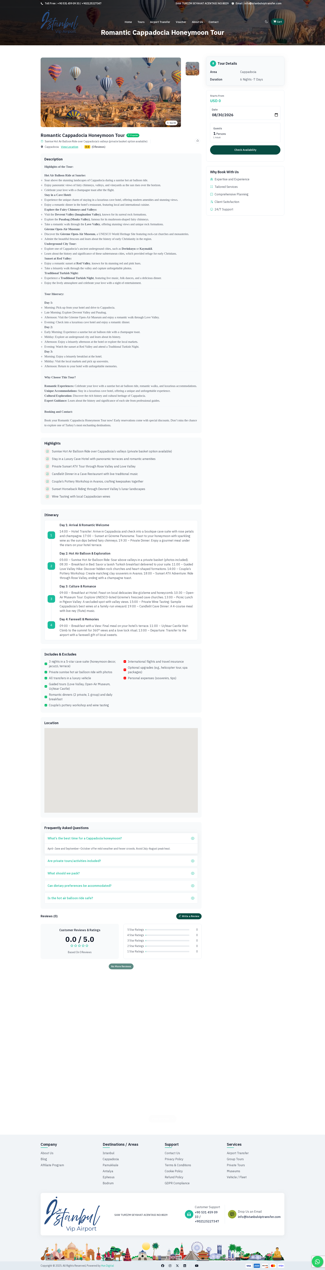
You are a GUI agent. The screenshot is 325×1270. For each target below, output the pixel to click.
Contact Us (172, 1153)
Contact (214, 22)
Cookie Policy (174, 1171)
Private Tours (236, 1165)
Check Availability (245, 150)
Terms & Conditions (178, 1165)
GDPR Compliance (177, 1183)
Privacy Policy (174, 1159)
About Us (197, 22)
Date (215, 109)
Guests (217, 128)
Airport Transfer (160, 22)
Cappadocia (111, 1159)
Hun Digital (107, 1265)
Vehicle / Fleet (237, 1177)
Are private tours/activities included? (74, 861)
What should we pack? (64, 873)
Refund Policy (174, 1177)
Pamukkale (110, 1165)
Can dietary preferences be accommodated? (79, 886)
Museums (233, 1171)
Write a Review (190, 916)
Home (128, 22)
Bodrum (108, 1183)
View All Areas (160, 1108)
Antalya (108, 1171)
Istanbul (108, 1153)
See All (173, 123)
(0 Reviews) (98, 147)
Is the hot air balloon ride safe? (70, 898)
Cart (279, 21)
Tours (140, 22)
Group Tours (235, 1159)
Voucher (181, 22)
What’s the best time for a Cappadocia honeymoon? (85, 838)
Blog (44, 1159)
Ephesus (109, 1177)
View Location (69, 147)
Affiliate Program (52, 1165)
